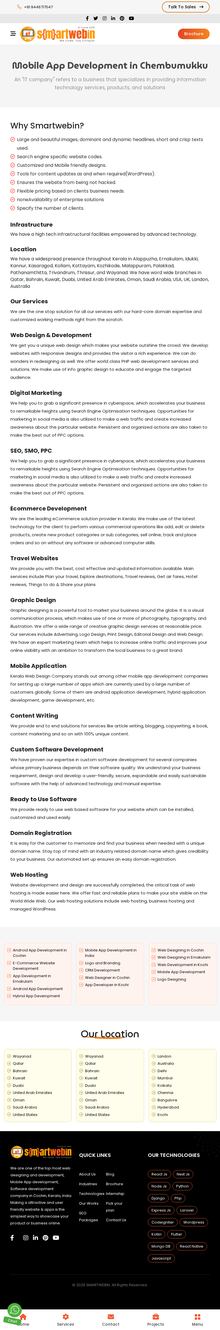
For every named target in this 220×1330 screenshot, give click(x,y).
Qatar (18, 1063)
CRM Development (102, 970)
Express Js (161, 1210)
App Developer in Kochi (107, 984)
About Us (87, 1174)
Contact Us (116, 1220)
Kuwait (19, 1078)
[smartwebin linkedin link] (35, 1238)
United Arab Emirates (32, 1092)
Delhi (162, 1071)
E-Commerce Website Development (34, 965)
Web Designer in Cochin (107, 977)
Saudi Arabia (25, 1107)
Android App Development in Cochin (40, 953)
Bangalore (167, 1100)
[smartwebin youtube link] (56, 1238)
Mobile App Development (181, 972)
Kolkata (165, 1085)
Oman (19, 1100)
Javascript (161, 1258)
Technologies (92, 1193)
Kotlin (157, 1234)
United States (25, 1114)
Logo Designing (172, 979)
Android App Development (38, 988)
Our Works (89, 1203)
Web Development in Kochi (183, 964)
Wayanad (22, 1056)
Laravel (187, 1210)
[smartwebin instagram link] (25, 1238)
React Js (159, 1174)
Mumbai (165, 1078)
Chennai (165, 1092)
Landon (164, 1056)
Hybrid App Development (36, 996)
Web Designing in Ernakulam (184, 957)
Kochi (163, 1114)
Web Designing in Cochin (181, 950)
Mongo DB (161, 1246)
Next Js (183, 1174)
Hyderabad (168, 1107)
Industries (88, 1184)
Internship (115, 1193)
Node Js (159, 1186)
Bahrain (20, 1071)
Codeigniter (163, 1222)
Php (178, 1198)
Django (158, 1198)
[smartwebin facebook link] (12, 1238)
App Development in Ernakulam (32, 978)
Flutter (176, 1234)
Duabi (18, 1085)
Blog (110, 1174)
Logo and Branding (102, 963)
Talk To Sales (182, 7)
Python (182, 1186)
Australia (166, 1063)
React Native (191, 1246)
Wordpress (193, 1222)
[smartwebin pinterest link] (45, 1238)
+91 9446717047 (38, 7)
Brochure (193, 34)
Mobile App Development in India (111, 953)
